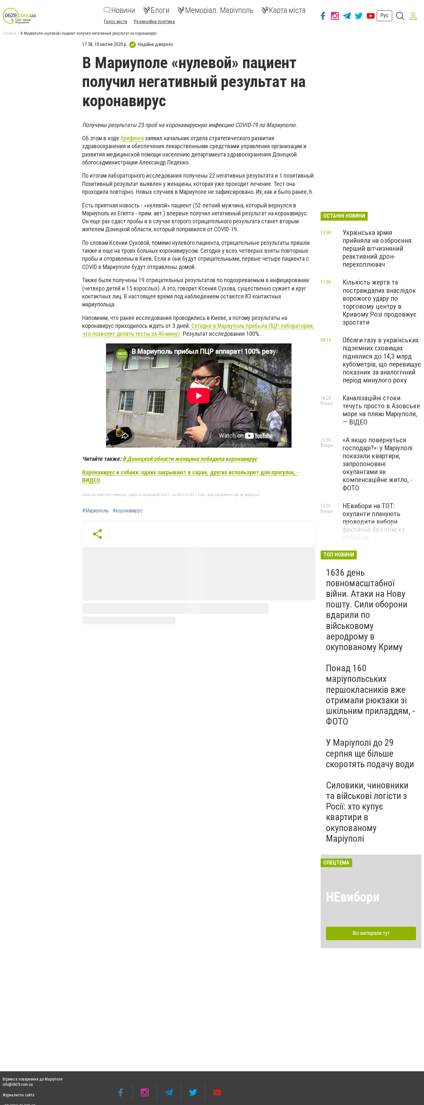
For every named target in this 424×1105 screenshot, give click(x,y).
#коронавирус (128, 511)
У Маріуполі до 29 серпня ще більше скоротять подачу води (370, 753)
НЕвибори (353, 897)
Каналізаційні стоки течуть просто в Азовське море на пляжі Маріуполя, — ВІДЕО (381, 410)
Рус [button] (384, 15)
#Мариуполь (95, 511)
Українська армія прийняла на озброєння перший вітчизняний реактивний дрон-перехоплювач (377, 249)
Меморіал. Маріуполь (219, 10)
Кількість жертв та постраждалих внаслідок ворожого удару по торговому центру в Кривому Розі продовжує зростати (379, 302)
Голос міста (115, 21)
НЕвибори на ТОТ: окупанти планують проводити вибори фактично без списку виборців (374, 522)
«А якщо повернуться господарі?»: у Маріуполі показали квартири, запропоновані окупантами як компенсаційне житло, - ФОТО (377, 464)
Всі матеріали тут (371, 933)
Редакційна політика (154, 21)
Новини (123, 10)
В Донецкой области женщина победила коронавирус (190, 458)
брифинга (132, 138)
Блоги (160, 10)
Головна (10, 33)
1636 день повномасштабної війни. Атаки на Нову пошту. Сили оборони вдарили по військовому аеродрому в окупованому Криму (366, 609)
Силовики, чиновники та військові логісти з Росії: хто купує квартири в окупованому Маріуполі (367, 812)
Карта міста (287, 10)
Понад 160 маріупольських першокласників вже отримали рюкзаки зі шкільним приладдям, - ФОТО (370, 695)
